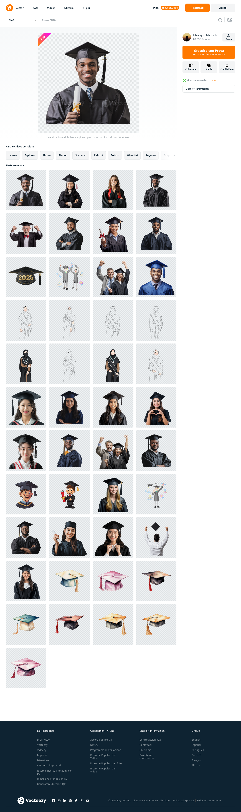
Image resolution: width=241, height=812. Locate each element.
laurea (13, 155)
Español (196, 744)
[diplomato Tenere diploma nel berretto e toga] (69, 537)
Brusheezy (43, 739)
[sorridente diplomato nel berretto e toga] (156, 450)
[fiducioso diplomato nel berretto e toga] (69, 450)
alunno (63, 155)
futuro (115, 155)
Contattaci (145, 744)
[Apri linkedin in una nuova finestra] (64, 800)
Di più (86, 8)
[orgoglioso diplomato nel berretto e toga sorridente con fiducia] (69, 407)
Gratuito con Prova (209, 52)
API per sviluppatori (49, 765)
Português (198, 750)
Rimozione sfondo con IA (52, 778)
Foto (36, 8)
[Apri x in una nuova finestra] (81, 800)
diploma (30, 155)
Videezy (41, 750)
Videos (51, 8)
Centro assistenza (150, 739)
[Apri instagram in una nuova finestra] (59, 800)
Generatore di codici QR (51, 784)
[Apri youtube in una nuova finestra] (87, 800)
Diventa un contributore (146, 756)
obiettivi (132, 155)
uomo (47, 155)
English (196, 739)
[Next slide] (171, 155)
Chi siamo (145, 750)
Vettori (20, 8)
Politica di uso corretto (209, 800)
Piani (156, 7)
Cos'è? (213, 80)
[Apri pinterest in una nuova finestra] (70, 800)
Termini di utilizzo (160, 800)
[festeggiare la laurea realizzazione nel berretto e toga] (69, 233)
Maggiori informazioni (197, 88)
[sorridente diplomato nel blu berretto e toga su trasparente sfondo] (156, 277)
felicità (98, 155)
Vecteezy (42, 744)
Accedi (223, 7)
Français (197, 760)
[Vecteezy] (9, 7)
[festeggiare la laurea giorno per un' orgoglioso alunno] (26, 537)
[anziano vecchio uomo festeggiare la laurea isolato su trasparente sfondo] (26, 233)
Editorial (69, 8)
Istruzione (43, 760)
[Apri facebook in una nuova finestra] (53, 800)
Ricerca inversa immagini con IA (54, 772)
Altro (194, 765)
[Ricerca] (220, 20)
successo (80, 155)
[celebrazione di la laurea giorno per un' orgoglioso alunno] (26, 190)
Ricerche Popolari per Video (103, 770)
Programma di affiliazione (105, 750)
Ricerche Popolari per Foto (106, 763)
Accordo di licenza (101, 739)
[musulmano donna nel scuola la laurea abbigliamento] (26, 320)
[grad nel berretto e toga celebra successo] (156, 233)
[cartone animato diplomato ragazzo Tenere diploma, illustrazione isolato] (26, 494)
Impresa (42, 755)
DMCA (94, 744)
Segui (229, 39)
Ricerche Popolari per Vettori (103, 756)
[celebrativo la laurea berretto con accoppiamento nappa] (69, 581)
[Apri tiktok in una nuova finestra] (76, 800)
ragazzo (151, 155)
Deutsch (196, 755)
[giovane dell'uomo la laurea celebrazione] (156, 190)
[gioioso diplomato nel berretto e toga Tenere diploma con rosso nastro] (113, 233)
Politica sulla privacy (183, 800)
